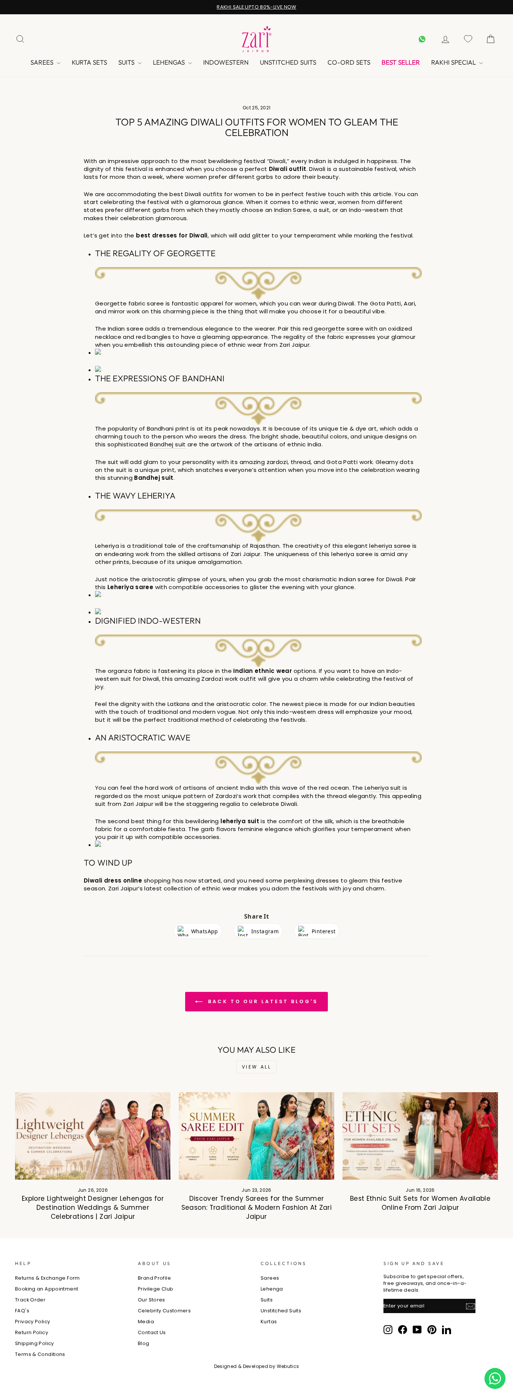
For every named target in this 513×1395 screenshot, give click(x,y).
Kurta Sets (89, 62)
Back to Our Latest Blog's (261, 1001)
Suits (127, 62)
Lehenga (272, 1289)
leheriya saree (389, 546)
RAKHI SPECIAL (454, 62)
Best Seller (401, 62)
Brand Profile (154, 1278)
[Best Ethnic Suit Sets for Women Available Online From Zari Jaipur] (420, 1136)
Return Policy (31, 1332)
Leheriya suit (383, 788)
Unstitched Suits (288, 62)
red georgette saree (333, 329)
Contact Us (152, 1332)
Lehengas (169, 62)
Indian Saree (292, 210)
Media (146, 1321)
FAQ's (22, 1310)
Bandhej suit (168, 444)
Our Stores (151, 1300)
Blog (143, 1343)
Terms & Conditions (40, 1354)
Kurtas (269, 1321)
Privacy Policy (32, 1321)
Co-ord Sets (348, 62)
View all (257, 1067)
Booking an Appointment (46, 1289)
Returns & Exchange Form (47, 1278)
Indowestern (226, 62)
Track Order (30, 1300)
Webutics (288, 1366)
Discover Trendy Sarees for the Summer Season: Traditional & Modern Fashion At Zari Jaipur (256, 1207)
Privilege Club (155, 1289)
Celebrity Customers (164, 1310)
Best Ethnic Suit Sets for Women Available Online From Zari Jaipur (420, 1203)
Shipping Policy (34, 1343)
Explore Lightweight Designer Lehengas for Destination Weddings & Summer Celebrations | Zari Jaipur (93, 1207)
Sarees (42, 62)
